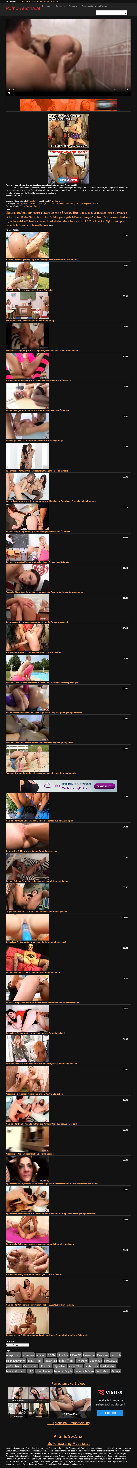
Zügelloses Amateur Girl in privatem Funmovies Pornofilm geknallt (36, 911)
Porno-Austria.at (23, 8)
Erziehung (55, 217)
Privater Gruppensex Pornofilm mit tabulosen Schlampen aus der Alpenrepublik (42, 1002)
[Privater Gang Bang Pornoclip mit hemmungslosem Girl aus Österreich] (68, 517)
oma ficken (37, 1)
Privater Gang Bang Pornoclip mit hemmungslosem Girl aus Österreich (38, 531)
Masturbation (54, 221)
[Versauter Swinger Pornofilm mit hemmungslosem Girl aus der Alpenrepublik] (68, 758)
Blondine (55, 213)
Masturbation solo (72, 221)
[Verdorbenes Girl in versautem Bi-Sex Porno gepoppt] (68, 1139)
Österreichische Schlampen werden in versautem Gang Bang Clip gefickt (39, 742)
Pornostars (73, 6)
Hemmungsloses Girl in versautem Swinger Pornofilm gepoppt (34, 440)
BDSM (46, 212)
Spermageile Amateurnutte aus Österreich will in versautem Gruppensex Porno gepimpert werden (50, 1213)
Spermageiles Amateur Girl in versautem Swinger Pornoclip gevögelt (37, 470)
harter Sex (70, 203)
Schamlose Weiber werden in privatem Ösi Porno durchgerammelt (36, 942)
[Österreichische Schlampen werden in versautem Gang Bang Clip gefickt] (68, 728)
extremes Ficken (37, 203)
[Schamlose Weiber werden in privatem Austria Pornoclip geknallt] (68, 1018)
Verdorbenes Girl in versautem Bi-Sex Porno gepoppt (30, 1153)
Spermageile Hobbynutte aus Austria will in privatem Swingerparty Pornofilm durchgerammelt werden (52, 1183)
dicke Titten (13, 217)
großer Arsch (95, 217)
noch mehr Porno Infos (15, 195)
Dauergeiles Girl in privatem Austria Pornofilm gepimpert (32, 851)
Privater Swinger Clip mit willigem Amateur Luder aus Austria (34, 972)
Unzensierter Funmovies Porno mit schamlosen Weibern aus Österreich (38, 380)
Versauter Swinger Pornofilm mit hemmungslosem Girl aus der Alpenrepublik (41, 773)
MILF (85, 221)
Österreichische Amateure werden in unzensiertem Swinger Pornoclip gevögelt (42, 682)
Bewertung (60, 6)
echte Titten (41, 217)
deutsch (102, 212)
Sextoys (43, 225)
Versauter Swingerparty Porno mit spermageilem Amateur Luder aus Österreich (42, 350)
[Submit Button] (124, 12)
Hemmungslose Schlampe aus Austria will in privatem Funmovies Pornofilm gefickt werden (47, 1335)
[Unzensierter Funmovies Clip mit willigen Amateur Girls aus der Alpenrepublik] (68, 1109)
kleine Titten (26, 221)
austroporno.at (23, 1)
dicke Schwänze (117, 213)
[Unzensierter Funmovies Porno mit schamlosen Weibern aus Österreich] (68, 366)
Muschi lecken (97, 221)
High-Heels (12, 221)
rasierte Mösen (15, 225)
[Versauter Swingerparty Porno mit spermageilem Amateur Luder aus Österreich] (68, 336)
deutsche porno (51, 1)
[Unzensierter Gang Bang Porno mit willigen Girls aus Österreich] (68, 1259)
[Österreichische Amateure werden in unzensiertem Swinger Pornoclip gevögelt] (68, 668)
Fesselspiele (81, 217)
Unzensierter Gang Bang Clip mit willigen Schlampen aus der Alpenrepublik (40, 820)
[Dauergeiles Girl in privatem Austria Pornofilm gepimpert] (68, 836)
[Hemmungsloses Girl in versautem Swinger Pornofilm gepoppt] (68, 426)
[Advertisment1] (68, 131)
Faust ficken (50, 203)
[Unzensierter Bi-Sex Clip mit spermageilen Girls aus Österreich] (68, 637)
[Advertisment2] (68, 167)
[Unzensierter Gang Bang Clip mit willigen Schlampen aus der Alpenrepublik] (68, 806)
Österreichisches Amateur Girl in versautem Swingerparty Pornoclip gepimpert (42, 1063)
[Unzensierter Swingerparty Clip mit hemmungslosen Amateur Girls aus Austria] (68, 245)
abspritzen (13, 212)
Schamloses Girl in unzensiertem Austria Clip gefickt (30, 290)
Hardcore (60, 203)
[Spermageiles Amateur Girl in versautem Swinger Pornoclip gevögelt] (68, 456)
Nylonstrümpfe (115, 221)
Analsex (18, 203)
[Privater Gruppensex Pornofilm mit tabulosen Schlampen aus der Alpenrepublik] (68, 988)
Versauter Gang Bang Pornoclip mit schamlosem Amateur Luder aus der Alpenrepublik (45, 592)
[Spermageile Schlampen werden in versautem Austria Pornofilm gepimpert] (68, 1229)
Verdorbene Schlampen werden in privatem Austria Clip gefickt (34, 1093)
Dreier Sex (27, 217)
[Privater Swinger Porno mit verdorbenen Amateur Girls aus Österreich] (68, 396)
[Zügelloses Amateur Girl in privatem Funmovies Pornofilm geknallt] (68, 896)
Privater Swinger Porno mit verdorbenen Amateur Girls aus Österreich (37, 410)
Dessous (91, 212)
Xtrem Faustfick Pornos (30, 206)
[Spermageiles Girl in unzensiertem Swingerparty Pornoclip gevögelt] (68, 607)
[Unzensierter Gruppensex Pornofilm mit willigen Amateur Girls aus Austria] (68, 1290)
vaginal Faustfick (91, 203)
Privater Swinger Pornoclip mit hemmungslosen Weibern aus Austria (37, 881)
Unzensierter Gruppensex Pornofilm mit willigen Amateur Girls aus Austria (40, 1304)
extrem (26, 203)
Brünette (79, 212)
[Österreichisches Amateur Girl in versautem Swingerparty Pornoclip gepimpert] (68, 1048)
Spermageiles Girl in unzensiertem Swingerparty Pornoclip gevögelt (37, 622)
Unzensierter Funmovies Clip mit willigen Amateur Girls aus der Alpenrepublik (41, 1123)
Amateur (26, 212)
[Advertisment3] (68, 786)
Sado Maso (32, 225)
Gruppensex (111, 217)
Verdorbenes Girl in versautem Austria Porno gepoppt (30, 320)
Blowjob (67, 212)
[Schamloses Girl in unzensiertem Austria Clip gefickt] (68, 275)
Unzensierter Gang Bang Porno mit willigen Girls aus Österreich (35, 1274)
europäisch (67, 217)
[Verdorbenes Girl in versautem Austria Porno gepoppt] (68, 305)
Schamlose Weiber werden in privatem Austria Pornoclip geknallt (35, 1033)
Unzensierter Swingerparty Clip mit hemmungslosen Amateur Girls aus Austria (41, 259)
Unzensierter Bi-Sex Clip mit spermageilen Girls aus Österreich (34, 652)
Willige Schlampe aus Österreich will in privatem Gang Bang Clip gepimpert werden (44, 712)
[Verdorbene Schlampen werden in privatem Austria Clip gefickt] (68, 1079)
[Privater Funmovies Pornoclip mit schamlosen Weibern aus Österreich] (68, 547)
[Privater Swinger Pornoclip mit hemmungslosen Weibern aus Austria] (68, 866)
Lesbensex (40, 221)
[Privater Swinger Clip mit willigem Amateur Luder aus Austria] (68, 957)
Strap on (79, 203)
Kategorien (47, 6)
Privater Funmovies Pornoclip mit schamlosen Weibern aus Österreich (38, 562)
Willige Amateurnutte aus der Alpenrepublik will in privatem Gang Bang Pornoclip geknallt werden (51, 501)
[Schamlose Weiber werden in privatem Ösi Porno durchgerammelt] (68, 927)
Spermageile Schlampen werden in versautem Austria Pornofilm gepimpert (40, 1244)
